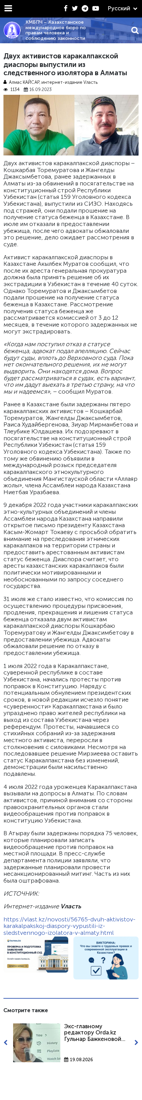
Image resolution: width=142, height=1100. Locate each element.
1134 (14, 89)
